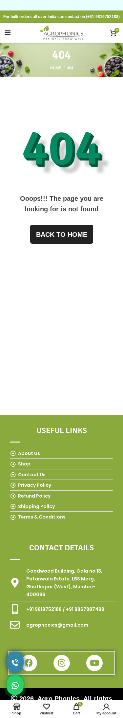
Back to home (61, 234)
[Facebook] (29, 663)
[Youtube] (94, 663)
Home (55, 68)
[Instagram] (61, 663)
